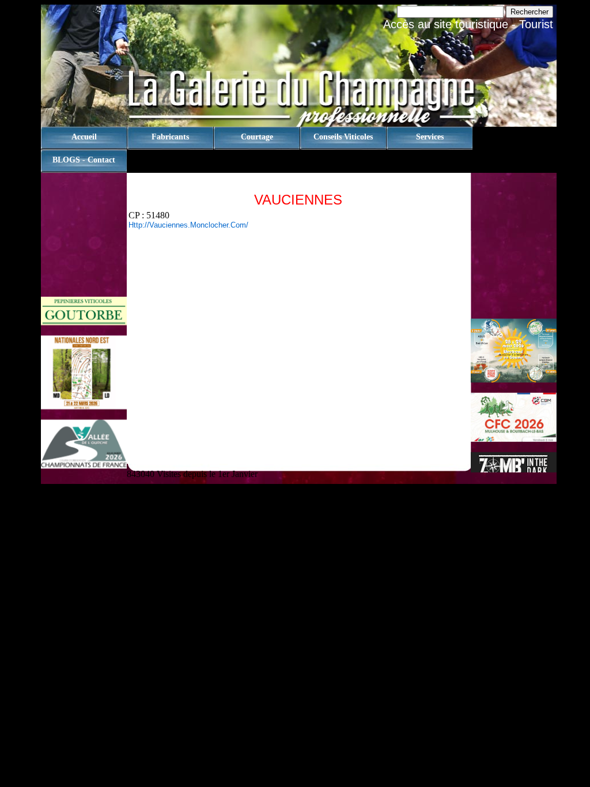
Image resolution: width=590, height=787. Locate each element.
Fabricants (170, 137)
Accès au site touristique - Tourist (468, 24)
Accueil (84, 137)
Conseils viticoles (343, 137)
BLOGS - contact (83, 160)
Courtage (257, 137)
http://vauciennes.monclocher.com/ (188, 225)
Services (430, 137)
